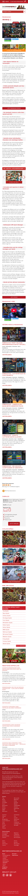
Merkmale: (6, 501)
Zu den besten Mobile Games (16, 1)
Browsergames (5, 672)
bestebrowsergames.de (12, 851)
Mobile (4, 793)
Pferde (4, 828)
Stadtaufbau (17, 805)
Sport (19, 346)
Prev (4, 30)
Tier (15, 816)
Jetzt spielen (14, 297)
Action (3, 346)
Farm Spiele (6, 620)
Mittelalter (5, 805)
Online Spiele (6, 831)
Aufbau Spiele (6, 615)
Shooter (16, 807)
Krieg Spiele (6, 639)
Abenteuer (16, 819)
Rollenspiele (9, 346)
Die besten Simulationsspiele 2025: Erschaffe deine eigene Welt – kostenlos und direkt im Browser (14, 744)
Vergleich (4, 867)
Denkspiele (5, 833)
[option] (14, 177)
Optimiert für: (7, 507)
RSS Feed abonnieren (10, 490)
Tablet (13, 790)
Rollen (3, 807)
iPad (3, 822)
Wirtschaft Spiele (8, 634)
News (3, 853)
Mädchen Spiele (7, 636)
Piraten (4, 825)
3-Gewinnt (16, 822)
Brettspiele (17, 836)
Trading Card (17, 823)
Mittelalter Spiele (7, 622)
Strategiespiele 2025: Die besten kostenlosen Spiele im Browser (11, 725)
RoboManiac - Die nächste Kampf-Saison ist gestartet (12, 467)
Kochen (16, 842)
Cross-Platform (6, 820)
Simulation (14, 346)
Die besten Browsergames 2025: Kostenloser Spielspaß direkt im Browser (11, 669)
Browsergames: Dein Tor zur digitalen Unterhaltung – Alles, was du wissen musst (13, 688)
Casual (15, 817)
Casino (4, 845)
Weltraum (4, 811)
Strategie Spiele (7, 618)
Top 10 (16, 781)
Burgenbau (5, 819)
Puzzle (4, 842)
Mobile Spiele (6, 643)
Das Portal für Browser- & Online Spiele (9, 7)
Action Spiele (6, 627)
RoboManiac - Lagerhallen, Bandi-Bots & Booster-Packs (12, 405)
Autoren (4, 868)
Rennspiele (17, 843)
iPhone (4, 816)
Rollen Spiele (6, 625)
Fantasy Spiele (7, 641)
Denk (3, 823)
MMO (3, 810)
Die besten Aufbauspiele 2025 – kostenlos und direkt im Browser (11, 707)
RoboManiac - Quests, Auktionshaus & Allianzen (12, 436)
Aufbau (4, 709)
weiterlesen (7, 355)
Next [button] (24, 177)
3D (14, 810)
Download (4, 779)
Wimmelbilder (5, 836)
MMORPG (5, 862)
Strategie (4, 727)
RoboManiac (5, 347)
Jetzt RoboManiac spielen (14, 108)
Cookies (17, 893)
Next (23, 30)
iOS (3, 817)
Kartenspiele (17, 837)
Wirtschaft (16, 798)
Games (4, 796)
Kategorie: (6, 499)
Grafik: (5, 505)
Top (3, 798)
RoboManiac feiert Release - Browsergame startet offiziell (14, 343)
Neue (3, 799)
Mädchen (16, 799)
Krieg (15, 801)
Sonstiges (16, 845)
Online (15, 820)
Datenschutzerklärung (8, 893)
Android (4, 814)
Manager (16, 825)
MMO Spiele (6, 629)
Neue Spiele (6, 613)
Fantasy (16, 802)
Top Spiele (5, 611)
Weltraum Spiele (7, 632)
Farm (3, 804)
